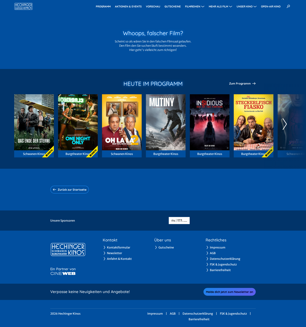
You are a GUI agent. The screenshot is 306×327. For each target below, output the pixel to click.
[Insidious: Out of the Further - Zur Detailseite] (210, 122)
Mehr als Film (218, 6)
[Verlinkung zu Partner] (179, 220)
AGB (173, 313)
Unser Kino (245, 6)
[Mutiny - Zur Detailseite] (166, 122)
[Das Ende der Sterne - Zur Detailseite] (34, 122)
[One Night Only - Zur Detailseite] (78, 122)
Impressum (155, 313)
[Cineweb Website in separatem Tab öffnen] (63, 273)
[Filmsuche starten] (288, 6)
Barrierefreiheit (199, 319)
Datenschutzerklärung (198, 313)
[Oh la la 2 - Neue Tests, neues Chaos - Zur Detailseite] (122, 122)
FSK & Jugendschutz (233, 313)
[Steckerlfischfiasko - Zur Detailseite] (253, 122)
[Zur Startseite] (39, 6)
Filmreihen (192, 6)
